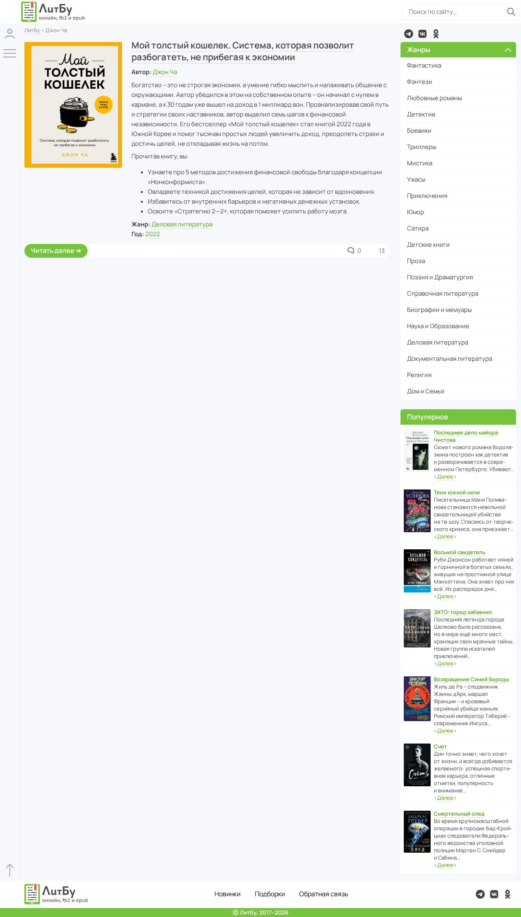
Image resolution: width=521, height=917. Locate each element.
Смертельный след (459, 813)
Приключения (427, 195)
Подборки (270, 893)
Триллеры (421, 147)
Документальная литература (449, 358)
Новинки (228, 893)
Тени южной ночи (457, 492)
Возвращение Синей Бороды (471, 679)
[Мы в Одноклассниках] (435, 33)
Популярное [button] (427, 416)
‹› (445, 476)
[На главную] (53, 12)
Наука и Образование (438, 326)
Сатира (418, 228)
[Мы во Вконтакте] (422, 33)
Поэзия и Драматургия (440, 277)
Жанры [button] (418, 49)
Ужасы (416, 179)
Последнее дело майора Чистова (466, 436)
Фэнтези (419, 81)
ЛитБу (32, 30)
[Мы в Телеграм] (408, 33)
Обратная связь (323, 893)
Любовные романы (434, 98)
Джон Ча (165, 72)
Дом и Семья (425, 391)
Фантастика (424, 65)
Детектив (421, 114)
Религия (419, 375)
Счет (440, 746)
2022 (152, 234)
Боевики (419, 130)
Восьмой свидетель (459, 552)
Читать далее (52, 250)
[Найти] (511, 12)
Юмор (415, 212)
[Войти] (10, 34)
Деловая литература (181, 224)
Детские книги (428, 244)
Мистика (419, 163)
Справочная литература (442, 293)
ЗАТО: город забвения (463, 612)
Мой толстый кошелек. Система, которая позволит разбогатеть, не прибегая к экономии (242, 51)
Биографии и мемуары (439, 309)
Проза (416, 261)
